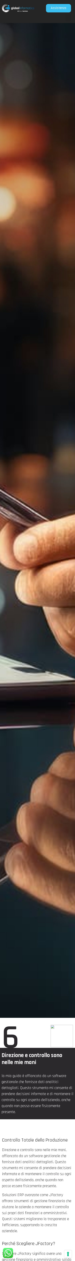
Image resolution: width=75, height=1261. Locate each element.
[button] (68, 17)
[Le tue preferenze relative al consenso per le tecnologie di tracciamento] (68, 1254)
